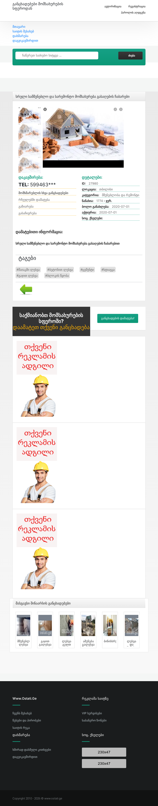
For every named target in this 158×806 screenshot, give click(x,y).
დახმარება (20, 36)
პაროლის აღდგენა (133, 12)
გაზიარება (26, 206)
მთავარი (19, 27)
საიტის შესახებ (23, 31)
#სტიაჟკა (108, 269)
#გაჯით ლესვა (27, 275)
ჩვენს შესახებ (22, 713)
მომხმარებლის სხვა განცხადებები (43, 193)
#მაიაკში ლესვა (28, 269)
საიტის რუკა (21, 728)
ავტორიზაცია (112, 6)
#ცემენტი (87, 269)
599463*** (37, 184)
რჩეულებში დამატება (34, 200)
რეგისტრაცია (136, 6)
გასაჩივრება (27, 213)
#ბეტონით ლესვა (60, 269)
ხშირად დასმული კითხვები (32, 749)
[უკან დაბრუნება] (25, 289)
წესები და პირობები (27, 720)
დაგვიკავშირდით (25, 40)
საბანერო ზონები (94, 720)
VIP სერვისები (92, 713)
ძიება (131, 55)
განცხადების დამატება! (117, 318)
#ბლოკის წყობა (57, 275)
